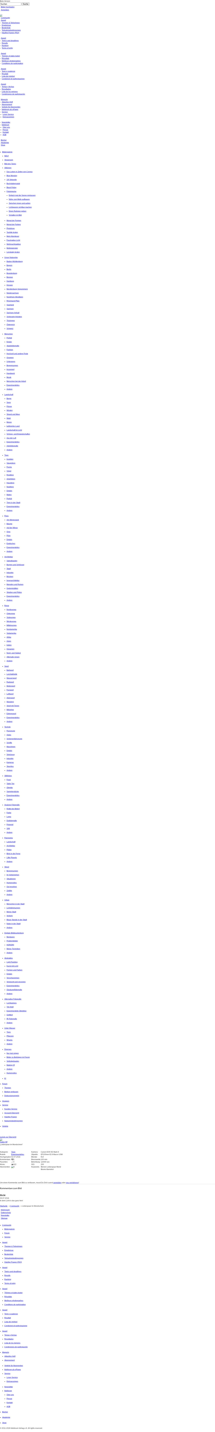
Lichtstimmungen (13, 908)
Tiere (6, 455)
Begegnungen (12, 366)
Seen (9, 402)
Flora (6, 516)
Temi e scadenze (8, 71)
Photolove (11, 228)
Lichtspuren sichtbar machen (20, 207)
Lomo (9, 817)
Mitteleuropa (12, 625)
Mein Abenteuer (13, 236)
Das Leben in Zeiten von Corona (19, 172)
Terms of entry (7, 48)
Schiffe (9, 743)
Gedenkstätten (12, 588)
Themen (7, 1088)
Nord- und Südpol (14, 653)
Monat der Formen (14, 221)
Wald (9, 418)
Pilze (9, 536)
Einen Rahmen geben (17, 211)
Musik (9, 377)
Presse (5, 130)
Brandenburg (12, 273)
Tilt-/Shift (10, 1007)
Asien (9, 641)
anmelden (57, 1183)
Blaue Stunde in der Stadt (17, 920)
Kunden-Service (10, 1109)
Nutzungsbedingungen (13, 1121)
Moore (9, 422)
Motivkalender (12, 248)
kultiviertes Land (13, 426)
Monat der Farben (14, 224)
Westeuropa (11, 621)
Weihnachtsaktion (14, 244)
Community (5, 18)
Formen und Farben (14, 970)
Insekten (10, 459)
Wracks (9, 1040)
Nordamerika (12, 629)
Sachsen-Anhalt (13, 313)
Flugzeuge (11, 731)
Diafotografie (12, 821)
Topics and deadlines (10, 41)
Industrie (10, 573)
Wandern (10, 702)
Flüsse (9, 406)
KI (5, 1078)
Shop (3, 145)
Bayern (9, 265)
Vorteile (5, 1126)
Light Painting (12, 962)
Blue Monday (12, 176)
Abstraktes (8, 958)
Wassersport (12, 678)
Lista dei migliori (8, 76)
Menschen (8, 334)
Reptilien (10, 475)
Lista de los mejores (10, 92)
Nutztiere (10, 487)
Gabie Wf (3, 1142)
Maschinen (11, 747)
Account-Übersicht (11, 1113)
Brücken (10, 577)
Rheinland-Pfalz (13, 301)
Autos (9, 735)
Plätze (9, 850)
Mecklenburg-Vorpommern (17, 289)
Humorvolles (12, 883)
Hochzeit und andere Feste (17, 354)
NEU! (6, 156)
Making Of (11, 1065)
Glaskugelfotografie (14, 990)
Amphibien (11, 479)
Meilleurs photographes (11, 61)
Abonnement (7, 104)
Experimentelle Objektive (16, 1011)
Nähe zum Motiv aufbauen (19, 199)
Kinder (9, 342)
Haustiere (10, 483)
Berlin (9, 269)
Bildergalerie (7, 152)
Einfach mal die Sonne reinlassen (22, 195)
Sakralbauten (12, 561)
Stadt (9, 569)
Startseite (3, 1206)
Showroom (8, 160)
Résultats (5, 58)
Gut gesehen (12, 887)
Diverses (7, 1049)
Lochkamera (12, 1003)
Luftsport (10, 694)
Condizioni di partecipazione (13, 79)
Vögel (9, 471)
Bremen (10, 277)
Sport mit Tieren (13, 706)
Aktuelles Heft (7, 102)
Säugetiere (11, 463)
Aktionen (7, 168)
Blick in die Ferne (13, 854)
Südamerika (11, 633)
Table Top (10, 784)
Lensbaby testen (13, 252)
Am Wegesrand (13, 520)
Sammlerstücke (13, 792)
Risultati (5, 74)
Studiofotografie (13, 346)
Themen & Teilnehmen (11, 23)
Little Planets (12, 858)
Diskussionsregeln (11, 1096)
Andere (9, 389)
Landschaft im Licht (14, 430)
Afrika (9, 637)
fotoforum (5, 125)
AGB (4, 135)
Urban (6, 900)
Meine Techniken (13, 949)
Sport (6, 666)
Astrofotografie (12, 446)
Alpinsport (11, 698)
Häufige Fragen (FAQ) (10, 33)
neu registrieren (72, 1183)
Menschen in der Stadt (15, 904)
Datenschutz (6, 1213)
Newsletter (6, 122)
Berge (9, 399)
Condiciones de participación (13, 94)
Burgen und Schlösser (15, 565)
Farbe (9, 813)
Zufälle (9, 891)
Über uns (6, 127)
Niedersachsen (13, 293)
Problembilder (12, 941)
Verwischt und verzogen (16, 982)
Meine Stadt (11, 912)
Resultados (6, 89)
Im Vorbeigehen (13, 875)
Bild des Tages (10, 164)
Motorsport (11, 686)
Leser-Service (8, 114)
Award (3, 20)
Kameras (10, 762)
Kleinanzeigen (8, 117)
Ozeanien (10, 649)
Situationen (11, 879)
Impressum (5, 1210)
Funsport (10, 690)
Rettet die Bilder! (13, 809)
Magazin (4, 100)
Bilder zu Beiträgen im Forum (18, 1057)
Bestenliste (6, 28)
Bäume (9, 524)
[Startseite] (1, 15)
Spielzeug (11, 755)
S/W (8, 829)
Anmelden (5, 10)
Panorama (8, 838)
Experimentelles (13, 385)
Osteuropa (11, 614)
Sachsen (10, 309)
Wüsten (10, 410)
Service (5, 112)
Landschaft (8, 395)
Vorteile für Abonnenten (11, 107)
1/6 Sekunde (12, 180)
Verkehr (10, 916)
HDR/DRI (10, 945)
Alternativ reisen (13, 657)
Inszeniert (10, 369)
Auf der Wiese (12, 528)
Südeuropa (11, 617)
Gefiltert (10, 1015)
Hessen (10, 285)
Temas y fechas (8, 87)
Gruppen (10, 358)
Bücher (4, 140)
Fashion (10, 350)
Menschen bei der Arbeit (16, 381)
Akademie (5, 143)
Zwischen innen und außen (19, 203)
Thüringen (11, 321)
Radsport (10, 682)
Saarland (10, 305)
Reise (6, 606)
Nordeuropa (11, 610)
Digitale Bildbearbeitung (14, 933)
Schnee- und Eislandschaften (18, 434)
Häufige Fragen (10, 1117)
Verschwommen (13, 978)
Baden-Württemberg (15, 261)
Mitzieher (10, 710)
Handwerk (11, 373)
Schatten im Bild (15, 215)
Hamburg (10, 281)
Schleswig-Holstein (14, 317)
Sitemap (4, 1218)
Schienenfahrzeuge (14, 739)
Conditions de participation (12, 63)
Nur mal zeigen (13, 1053)
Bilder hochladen (7, 7)
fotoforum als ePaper (10, 109)
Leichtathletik (12, 674)
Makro (9, 495)
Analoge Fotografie (12, 805)
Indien (9, 645)
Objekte (10, 788)
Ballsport (10, 670)
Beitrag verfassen (11, 1092)
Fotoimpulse (11, 191)
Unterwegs (11, 362)
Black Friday (11, 187)
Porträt (9, 338)
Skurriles (10, 766)
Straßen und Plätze (14, 592)
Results (5, 43)
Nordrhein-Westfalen (15, 297)
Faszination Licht (13, 240)
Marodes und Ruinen (15, 584)
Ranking (5, 46)
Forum (4, 1084)
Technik (7, 727)
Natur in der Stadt (13, 924)
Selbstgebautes (13, 1061)
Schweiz (10, 329)
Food (9, 780)
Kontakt (6, 132)
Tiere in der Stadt (13, 503)
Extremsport (11, 714)
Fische (9, 467)
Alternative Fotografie (12, 999)
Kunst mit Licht (12, 966)
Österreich (11, 325)
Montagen (11, 937)
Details (9, 491)
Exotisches (11, 544)
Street (6, 867)
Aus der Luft (11, 438)
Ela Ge (2, 1195)
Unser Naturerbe (11, 257)
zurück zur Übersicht (8, 1137)
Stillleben (8, 776)
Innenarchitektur (13, 580)
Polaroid (10, 825)
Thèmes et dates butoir (11, 56)
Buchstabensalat (13, 184)
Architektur (8, 557)
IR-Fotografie (12, 1019)
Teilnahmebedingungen (11, 30)
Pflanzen (10, 1036)
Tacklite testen (12, 232)
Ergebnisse (6, 25)
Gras (8, 532)
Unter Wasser (9, 1028)
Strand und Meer (13, 414)
